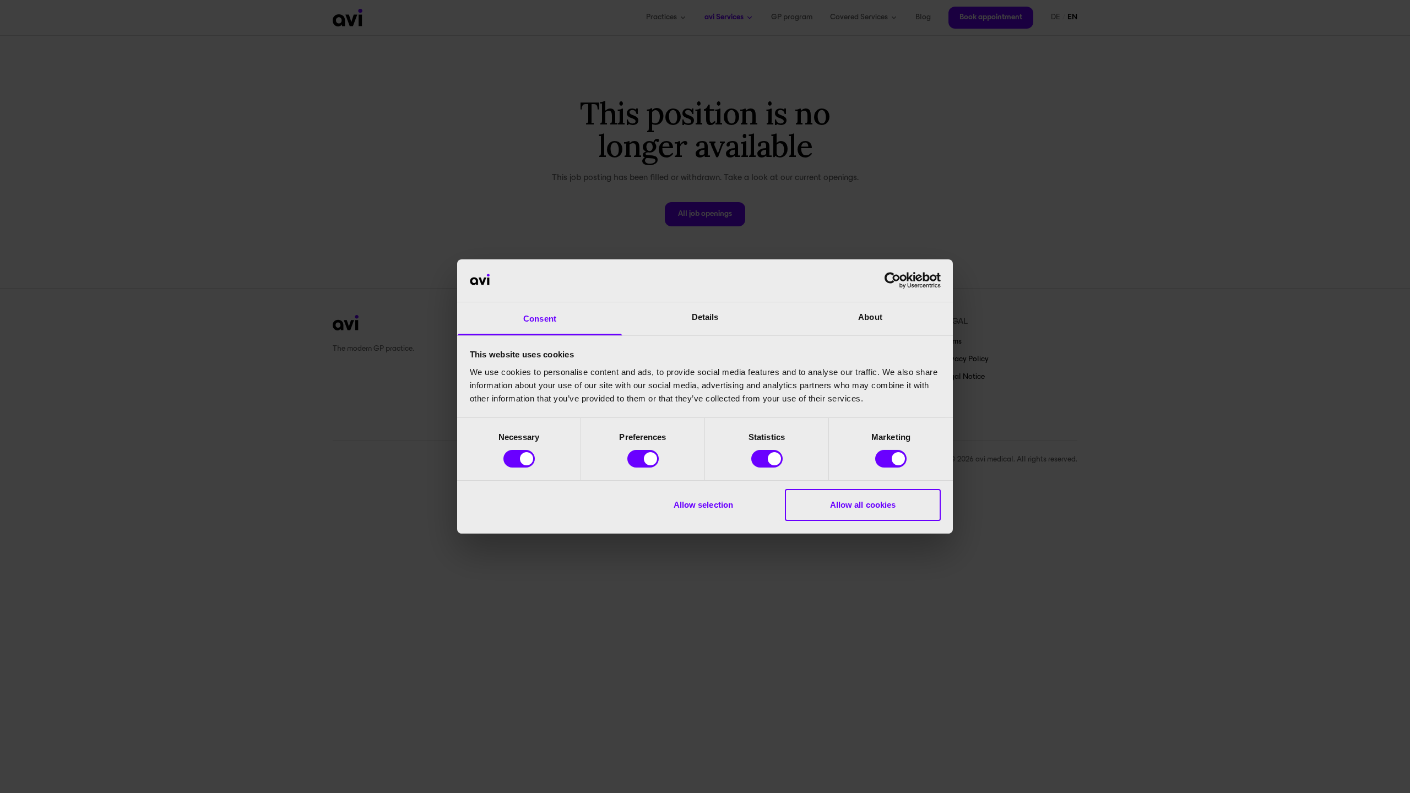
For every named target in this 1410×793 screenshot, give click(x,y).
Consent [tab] (539, 318)
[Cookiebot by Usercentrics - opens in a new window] (892, 280)
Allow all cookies (863, 504)
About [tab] (870, 317)
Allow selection (704, 504)
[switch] (643, 459)
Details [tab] (705, 317)
